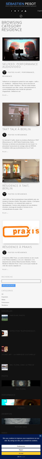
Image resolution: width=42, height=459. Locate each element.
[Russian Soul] (21, 421)
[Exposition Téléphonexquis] (5, 333)
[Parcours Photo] (5, 318)
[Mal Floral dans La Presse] (5, 367)
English (40, 11)
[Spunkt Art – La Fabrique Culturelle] (5, 349)
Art (18, 72)
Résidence (7, 76)
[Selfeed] (21, 402)
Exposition (5, 297)
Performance (28, 72)
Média (3, 299)
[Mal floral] (21, 383)
